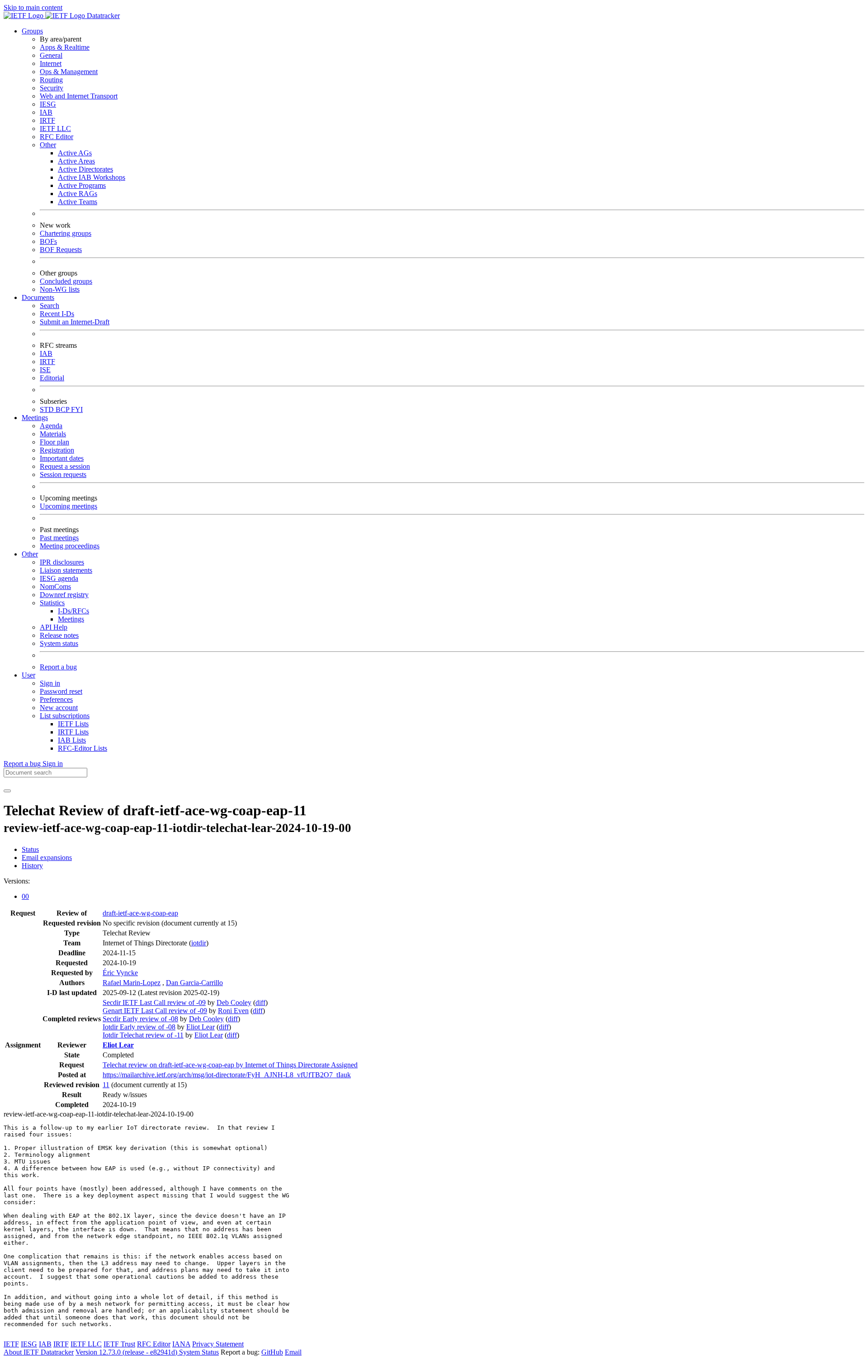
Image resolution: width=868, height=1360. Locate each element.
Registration (57, 450)
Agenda (51, 426)
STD (48, 409)
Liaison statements (66, 570)
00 (25, 896)
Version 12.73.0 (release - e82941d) (127, 1352)
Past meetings (59, 538)
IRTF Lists (73, 732)
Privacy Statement (218, 1344)
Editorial (52, 378)
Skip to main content (33, 7)
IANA (181, 1344)
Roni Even (233, 1010)
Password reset (61, 691)
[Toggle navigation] (7, 791)
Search (49, 305)
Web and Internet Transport (79, 96)
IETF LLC (55, 128)
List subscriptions (65, 716)
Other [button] (30, 554)
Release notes (59, 635)
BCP (63, 409)
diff (260, 1002)
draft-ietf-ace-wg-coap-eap (140, 913)
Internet (50, 63)
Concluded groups (66, 281)
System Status (199, 1352)
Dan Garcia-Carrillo (194, 982)
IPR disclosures (62, 562)
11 (106, 1085)
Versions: (17, 881)
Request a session (65, 466)
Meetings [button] (35, 417)
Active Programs (82, 185)
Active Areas (76, 161)
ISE (45, 370)
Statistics (52, 603)
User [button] (28, 675)
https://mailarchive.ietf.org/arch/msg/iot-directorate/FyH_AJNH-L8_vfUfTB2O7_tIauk (227, 1075)
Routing (51, 80)
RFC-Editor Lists (82, 748)
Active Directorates (85, 169)
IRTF (47, 120)
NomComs (55, 586)
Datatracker (102, 15)
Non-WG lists (60, 289)
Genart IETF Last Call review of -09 (155, 1010)
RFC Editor (56, 136)
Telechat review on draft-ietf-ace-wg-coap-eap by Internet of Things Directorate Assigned (230, 1065)
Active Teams (77, 202)
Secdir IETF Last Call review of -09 (154, 1002)
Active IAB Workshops (91, 177)
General (51, 55)
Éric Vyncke (120, 973)
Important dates (62, 458)
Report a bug (58, 667)
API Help (53, 627)
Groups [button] (32, 31)
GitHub (272, 1352)
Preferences (56, 699)
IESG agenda (59, 578)
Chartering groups (65, 233)
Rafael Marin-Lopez (131, 982)
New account (59, 707)
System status (59, 643)
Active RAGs (77, 193)
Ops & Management (69, 71)
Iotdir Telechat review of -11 (143, 1035)
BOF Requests (61, 249)
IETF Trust (119, 1344)
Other (48, 145)
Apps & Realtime (65, 47)
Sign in (50, 683)
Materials (53, 434)
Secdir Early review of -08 (140, 1019)
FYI (77, 409)
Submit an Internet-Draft (74, 322)
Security (51, 88)
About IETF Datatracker (39, 1352)
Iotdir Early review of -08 (139, 1027)
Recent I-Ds (57, 314)
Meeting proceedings (69, 546)
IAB (46, 112)
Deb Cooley (234, 1002)
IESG (48, 104)
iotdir (198, 943)
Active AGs (75, 153)
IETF (11, 1344)
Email (293, 1352)
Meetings (71, 619)
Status (30, 849)
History (32, 865)
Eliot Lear (200, 1027)
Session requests (63, 474)
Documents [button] (38, 297)
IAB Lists (72, 740)
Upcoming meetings (68, 506)
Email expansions (47, 857)
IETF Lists (73, 724)
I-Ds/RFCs (73, 611)
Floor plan (54, 442)
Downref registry (64, 594)
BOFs (48, 241)
